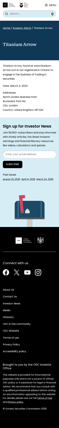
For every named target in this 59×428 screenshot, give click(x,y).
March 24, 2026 (45, 179)
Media (6, 310)
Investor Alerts (22, 28)
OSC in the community (17, 324)
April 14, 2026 (28, 179)
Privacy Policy (11, 345)
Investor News (11, 304)
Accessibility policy (14, 351)
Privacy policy (15, 402)
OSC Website (11, 331)
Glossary (8, 317)
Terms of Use (44, 398)
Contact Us (10, 297)
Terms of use (11, 338)
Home (6, 28)
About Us (8, 290)
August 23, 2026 (11, 179)
